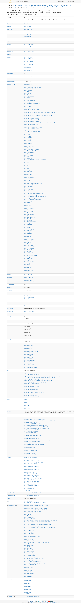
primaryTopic (11, 596)
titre (9, 323)
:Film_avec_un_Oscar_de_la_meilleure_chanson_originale (36, 113)
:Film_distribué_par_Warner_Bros (32, 119)
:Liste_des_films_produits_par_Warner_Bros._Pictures (35, 554)
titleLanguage (10, 73)
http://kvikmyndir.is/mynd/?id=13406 (30, 422)
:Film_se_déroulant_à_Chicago (31, 128)
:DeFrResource (27, 582)
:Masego (27, 235)
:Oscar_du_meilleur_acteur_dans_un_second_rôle (35, 196)
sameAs (9, 457)
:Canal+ (27, 105)
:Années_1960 (28, 97)
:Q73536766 (27, 459)
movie (15, 7)
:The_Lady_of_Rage (29, 218)
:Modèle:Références (29, 358)
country (9, 32)
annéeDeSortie (11, 284)
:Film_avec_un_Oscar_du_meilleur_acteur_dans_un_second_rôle (38, 115)
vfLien (9, 339)
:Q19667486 (27, 67)
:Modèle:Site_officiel (29, 360)
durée (9, 292)
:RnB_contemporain (29, 206)
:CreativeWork (28, 404)
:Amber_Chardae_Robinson (30, 271)
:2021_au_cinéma (29, 85)
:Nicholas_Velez (28, 258)
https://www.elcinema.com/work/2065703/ (32, 441)
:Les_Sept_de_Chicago (30, 178)
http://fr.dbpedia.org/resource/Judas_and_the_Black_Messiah (42, 5)
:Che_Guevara (28, 133)
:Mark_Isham (28, 29)
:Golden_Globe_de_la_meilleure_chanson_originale (35, 159)
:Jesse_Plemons (28, 61)
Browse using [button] (19, 1)
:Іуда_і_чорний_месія (30, 487)
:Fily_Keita (27, 537)
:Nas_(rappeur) (28, 186)
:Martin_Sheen (28, 66)
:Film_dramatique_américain (31, 124)
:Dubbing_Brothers (29, 533)
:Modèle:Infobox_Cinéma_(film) (31, 351)
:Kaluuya (27, 257)
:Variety (27, 223)
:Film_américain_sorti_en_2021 (31, 109)
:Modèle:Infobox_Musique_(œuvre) (32, 352)
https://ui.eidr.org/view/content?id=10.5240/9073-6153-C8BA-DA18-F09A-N (38, 437)
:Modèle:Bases (28, 345)
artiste (9, 287)
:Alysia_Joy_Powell (29, 261)
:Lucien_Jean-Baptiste (29, 555)
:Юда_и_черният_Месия (30, 463)
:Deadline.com (28, 143)
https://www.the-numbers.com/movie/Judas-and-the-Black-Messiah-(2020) (38, 440)
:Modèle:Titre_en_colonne (30, 367)
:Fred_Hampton (28, 155)
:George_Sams (28, 252)
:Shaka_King (28, 34)
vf (8, 326)
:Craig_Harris (28, 243)
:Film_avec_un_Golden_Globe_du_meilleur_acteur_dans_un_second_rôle (39, 112)
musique (10, 305)
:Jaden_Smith (28, 171)
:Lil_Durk (27, 180)
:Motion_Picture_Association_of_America (33, 183)
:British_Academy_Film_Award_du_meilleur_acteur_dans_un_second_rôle (39, 523)
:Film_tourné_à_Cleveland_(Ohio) (32, 131)
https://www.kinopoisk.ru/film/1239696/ (31, 431)
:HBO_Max (27, 164)
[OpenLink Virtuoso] (31, 601)
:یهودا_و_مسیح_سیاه (29, 472)
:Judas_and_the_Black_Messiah (30, 457)
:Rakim (27, 202)
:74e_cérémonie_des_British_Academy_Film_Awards (35, 509)
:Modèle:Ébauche (29, 361)
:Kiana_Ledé (28, 175)
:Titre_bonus (28, 220)
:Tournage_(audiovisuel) (30, 221)
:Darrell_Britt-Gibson (29, 266)
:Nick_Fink (27, 242)
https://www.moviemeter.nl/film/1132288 (31, 451)
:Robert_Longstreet (29, 239)
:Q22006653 (27, 26)
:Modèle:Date (28, 346)
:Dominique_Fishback (29, 60)
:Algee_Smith (28, 57)
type (8, 399)
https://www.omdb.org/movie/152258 (31, 450)
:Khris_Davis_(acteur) (29, 246)
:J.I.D (26, 168)
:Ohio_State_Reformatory (30, 192)
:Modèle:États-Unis (29, 363)
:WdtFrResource (28, 593)
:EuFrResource (27, 592)
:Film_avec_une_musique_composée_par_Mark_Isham (36, 116)
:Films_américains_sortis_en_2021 (32, 536)
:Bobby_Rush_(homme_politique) (32, 103)
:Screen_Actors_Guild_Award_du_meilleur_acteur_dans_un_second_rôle (39, 568)
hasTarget (10, 579)
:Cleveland (27, 140)
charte (9, 290)
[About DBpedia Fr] (10, 1)
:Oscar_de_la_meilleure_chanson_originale (33, 193)
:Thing (25, 399)
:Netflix (27, 187)
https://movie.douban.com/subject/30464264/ (32, 448)
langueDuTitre (11, 302)
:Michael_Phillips (28, 237)
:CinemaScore (28, 137)
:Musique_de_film (29, 184)
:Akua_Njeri (27, 93)
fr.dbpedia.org (42, 7)
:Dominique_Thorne (29, 251)
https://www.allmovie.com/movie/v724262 (31, 429)
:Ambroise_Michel (29, 517)
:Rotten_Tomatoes (29, 208)
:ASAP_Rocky (28, 91)
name (9, 498)
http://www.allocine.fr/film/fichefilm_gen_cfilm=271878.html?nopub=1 (37, 423)
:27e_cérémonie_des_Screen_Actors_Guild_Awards (35, 508)
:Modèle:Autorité (28, 344)
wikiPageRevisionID (11, 81)
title (8, 370)
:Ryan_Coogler (28, 209)
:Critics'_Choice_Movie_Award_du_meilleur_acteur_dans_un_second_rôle (39, 527)
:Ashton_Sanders (28, 84)
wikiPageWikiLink (11, 84)
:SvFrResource (27, 579)
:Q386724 (27, 408)
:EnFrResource (27, 589)
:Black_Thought (28, 102)
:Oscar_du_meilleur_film (30, 198)
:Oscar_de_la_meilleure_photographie (32, 195)
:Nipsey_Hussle (28, 189)
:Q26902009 (27, 69)
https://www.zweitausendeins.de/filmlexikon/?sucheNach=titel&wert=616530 (38, 446)
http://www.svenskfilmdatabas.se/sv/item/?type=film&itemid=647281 (36, 428)
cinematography (10, 23)
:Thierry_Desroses (29, 573)
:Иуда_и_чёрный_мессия (30, 484)
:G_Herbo (27, 156)
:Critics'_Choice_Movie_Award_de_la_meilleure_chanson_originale (38, 524)
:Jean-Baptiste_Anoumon (30, 546)
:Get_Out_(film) (28, 158)
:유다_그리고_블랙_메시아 (30, 479)
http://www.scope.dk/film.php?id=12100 (31, 443)
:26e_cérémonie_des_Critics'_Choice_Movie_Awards (35, 506)
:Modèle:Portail (28, 357)
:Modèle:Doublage (29, 364)
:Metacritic (27, 236)
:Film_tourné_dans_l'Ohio (30, 130)
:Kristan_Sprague (29, 270)
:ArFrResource (27, 583)
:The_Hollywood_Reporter (30, 217)
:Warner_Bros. (28, 224)
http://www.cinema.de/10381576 (30, 432)
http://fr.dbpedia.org (28, 7)
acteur (9, 277)
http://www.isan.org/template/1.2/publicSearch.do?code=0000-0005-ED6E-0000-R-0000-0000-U (42, 420)
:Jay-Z (26, 172)
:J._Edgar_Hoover (29, 170)
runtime (9, 54)
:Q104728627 (28, 36)
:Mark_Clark (28, 267)
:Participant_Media (29, 51)
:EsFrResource (27, 586)
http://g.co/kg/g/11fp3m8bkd (29, 490)
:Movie (26, 405)
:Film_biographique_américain (31, 118)
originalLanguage (11, 48)
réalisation (10, 314)
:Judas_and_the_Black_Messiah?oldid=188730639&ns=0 (36, 492)
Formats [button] (27, 1)
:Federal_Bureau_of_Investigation (32, 149)
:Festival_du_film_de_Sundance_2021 (32, 150)
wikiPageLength (10, 78)
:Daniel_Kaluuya (28, 58)
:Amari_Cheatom (28, 245)
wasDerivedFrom (11, 492)
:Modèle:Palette (28, 355)
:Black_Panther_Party (29, 100)
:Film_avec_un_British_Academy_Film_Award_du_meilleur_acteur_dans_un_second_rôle (42, 110)
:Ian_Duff (27, 260)
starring (9, 57)
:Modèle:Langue (28, 354)
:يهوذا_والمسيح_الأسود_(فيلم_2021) (32, 460)
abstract (9, 19)
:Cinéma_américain (29, 139)
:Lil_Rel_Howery (28, 64)
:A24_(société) (28, 90)
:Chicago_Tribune (29, 136)
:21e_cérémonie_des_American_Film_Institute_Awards (36, 505)
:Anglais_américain (29, 96)
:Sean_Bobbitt (28, 23)
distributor (9, 39)
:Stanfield (27, 215)
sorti (9, 321)
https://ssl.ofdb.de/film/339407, (30, 447)
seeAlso (9, 417)
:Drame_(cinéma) (29, 44)
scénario (10, 316)
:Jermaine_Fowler (29, 240)
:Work (25, 402)
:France (27, 153)
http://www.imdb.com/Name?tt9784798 (31, 434)
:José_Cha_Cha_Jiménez (30, 255)
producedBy (10, 51)
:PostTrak (27, 264)
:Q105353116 (28, 70)
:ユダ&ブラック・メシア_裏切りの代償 (33, 478)
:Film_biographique (29, 46)
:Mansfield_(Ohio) (29, 229)
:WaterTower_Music (29, 226)
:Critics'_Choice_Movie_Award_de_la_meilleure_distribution (36, 526)
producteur (10, 308)
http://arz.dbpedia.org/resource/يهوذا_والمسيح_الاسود (34, 462)
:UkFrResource (27, 580)
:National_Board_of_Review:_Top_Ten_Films (34, 558)
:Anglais (27, 48)
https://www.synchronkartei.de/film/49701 (31, 438)
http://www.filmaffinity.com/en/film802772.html (32, 435)
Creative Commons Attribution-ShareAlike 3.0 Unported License (50, 602)
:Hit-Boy (27, 165)
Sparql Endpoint (71, 1)
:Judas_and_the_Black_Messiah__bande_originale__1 (36, 502)
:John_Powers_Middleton (30, 254)
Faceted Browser (62, 1)
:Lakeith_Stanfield (29, 63)
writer (8, 274)
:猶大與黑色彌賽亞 (29, 488)
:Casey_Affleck (28, 106)
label (8, 415)
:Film (25, 401)
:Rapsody (27, 205)
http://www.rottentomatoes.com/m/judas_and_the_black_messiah (36, 426)
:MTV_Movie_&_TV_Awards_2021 (32, 557)
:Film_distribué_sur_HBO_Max (31, 121)
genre (9, 44)
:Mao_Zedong (28, 230)
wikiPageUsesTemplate (12, 344)
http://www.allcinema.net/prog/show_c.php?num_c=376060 (35, 417)
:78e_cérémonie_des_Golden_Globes (32, 87)
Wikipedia (32, 602)
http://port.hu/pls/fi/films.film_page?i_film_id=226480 (34, 444)
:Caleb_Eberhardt (29, 263)
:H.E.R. (27, 162)
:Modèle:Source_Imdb (29, 366)
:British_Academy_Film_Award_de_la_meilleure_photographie (37, 521)
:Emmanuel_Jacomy (29, 534)
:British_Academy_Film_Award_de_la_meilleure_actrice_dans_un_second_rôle (40, 520)
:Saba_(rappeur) (28, 211)
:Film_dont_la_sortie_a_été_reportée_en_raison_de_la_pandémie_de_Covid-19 (40, 122)
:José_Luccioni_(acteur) (30, 549)
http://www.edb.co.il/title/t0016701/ (30, 453)
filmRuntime (10, 41)
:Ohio (26, 190)
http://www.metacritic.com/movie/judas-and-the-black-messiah (35, 425)
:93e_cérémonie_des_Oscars (31, 88)
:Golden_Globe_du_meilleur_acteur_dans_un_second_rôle (36, 161)
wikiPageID (10, 76)
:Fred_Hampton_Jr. (29, 248)
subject (9, 373)
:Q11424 (27, 406)
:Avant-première (28, 99)
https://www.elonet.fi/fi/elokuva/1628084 (31, 454)
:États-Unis (27, 32)
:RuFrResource (27, 587)
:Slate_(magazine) (29, 214)
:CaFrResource (27, 585)
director (9, 34)
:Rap (26, 204)
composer (9, 29)
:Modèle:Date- (28, 348)
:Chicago (27, 134)
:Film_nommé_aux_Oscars (30, 125)
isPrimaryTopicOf (11, 495)
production (10, 311)
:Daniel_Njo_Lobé (29, 530)
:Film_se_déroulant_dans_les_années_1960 (34, 127)
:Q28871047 (27, 39)
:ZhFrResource (27, 590)
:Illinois (27, 167)
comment (9, 411)
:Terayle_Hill (28, 249)
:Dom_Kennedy (28, 144)
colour (9, 26)
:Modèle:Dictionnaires (29, 349)
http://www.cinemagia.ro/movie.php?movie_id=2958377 (34, 419)
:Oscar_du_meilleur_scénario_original (32, 199)
